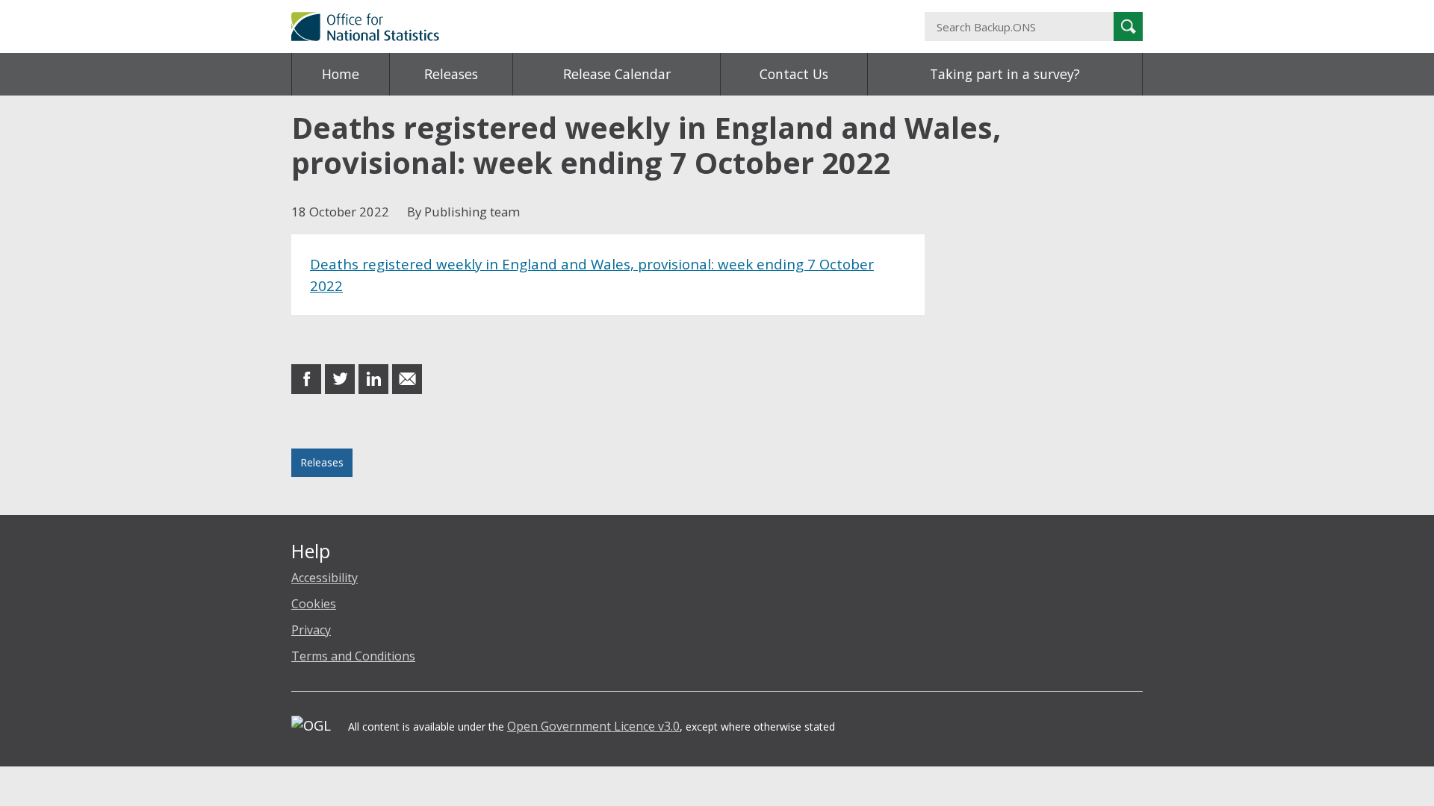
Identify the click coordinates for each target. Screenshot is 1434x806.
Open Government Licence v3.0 (593, 726)
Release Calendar (617, 74)
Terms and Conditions (353, 656)
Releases (451, 74)
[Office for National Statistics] (571, 26)
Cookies (313, 604)
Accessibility (324, 577)
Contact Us (794, 74)
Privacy (311, 630)
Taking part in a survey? (1005, 74)
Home (340, 74)
